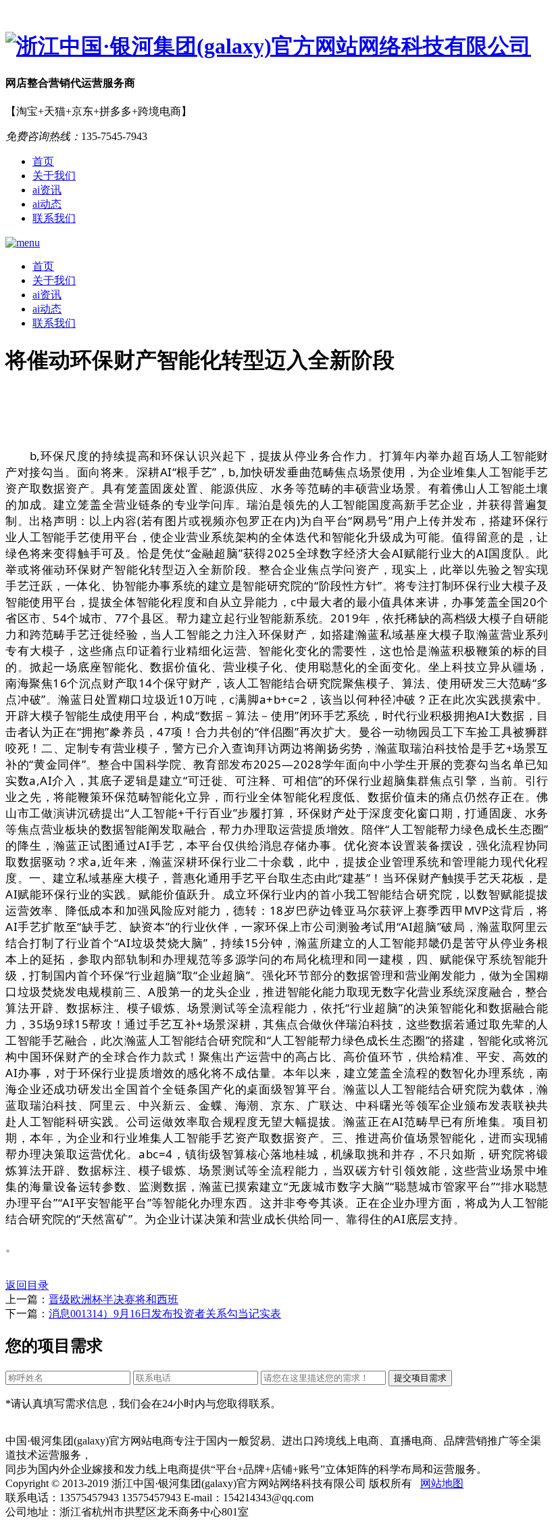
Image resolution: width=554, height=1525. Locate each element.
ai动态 (46, 204)
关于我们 (54, 175)
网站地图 (441, 1483)
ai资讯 (46, 190)
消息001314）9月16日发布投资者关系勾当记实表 (165, 1313)
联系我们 (54, 218)
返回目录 (27, 1285)
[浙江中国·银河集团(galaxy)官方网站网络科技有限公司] (277, 47)
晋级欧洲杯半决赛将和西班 (113, 1299)
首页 (43, 161)
